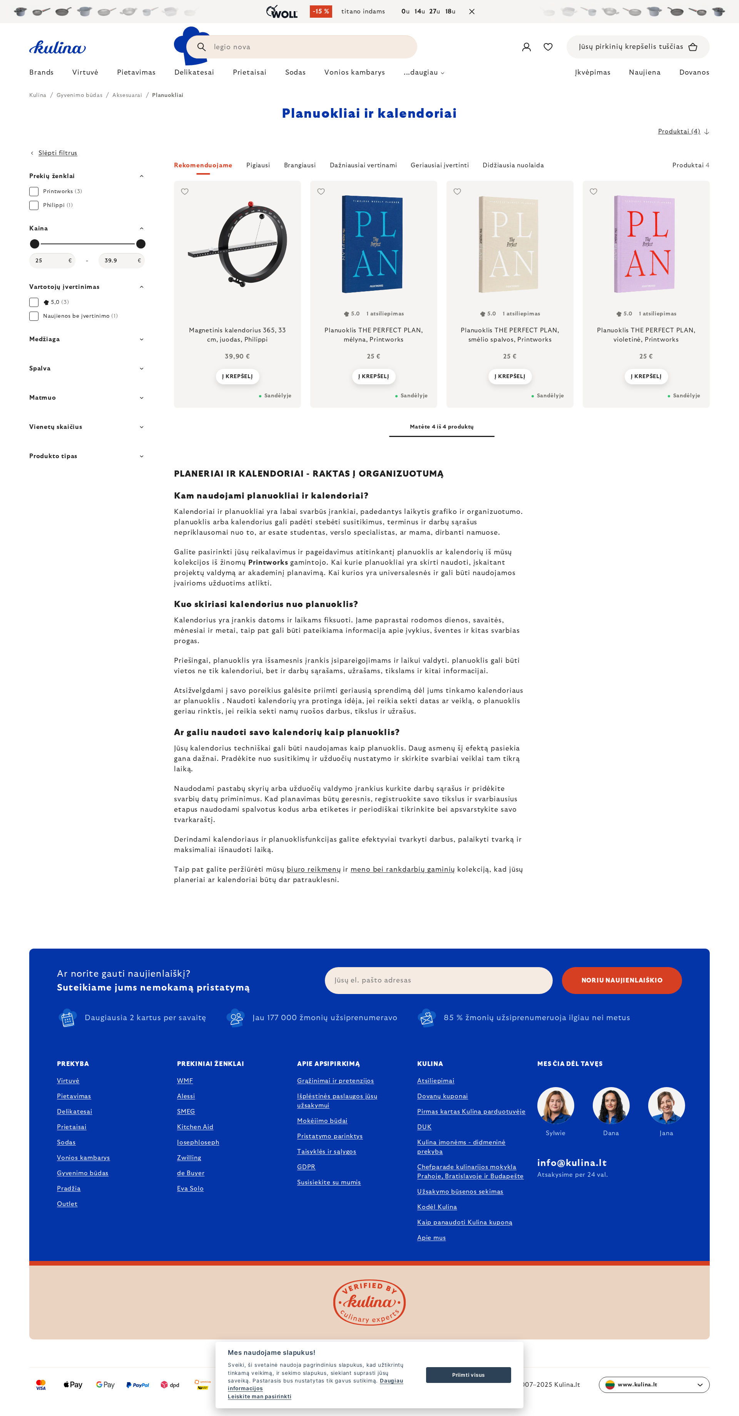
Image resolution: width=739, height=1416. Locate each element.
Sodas (66, 1142)
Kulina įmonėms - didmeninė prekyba (461, 1147)
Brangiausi (300, 165)
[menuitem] (41, 75)
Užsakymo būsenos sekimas (460, 1192)
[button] (442, 168)
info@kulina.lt (572, 1163)
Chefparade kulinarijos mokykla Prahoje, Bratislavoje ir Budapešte (470, 1171)
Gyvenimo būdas (83, 1173)
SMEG (186, 1112)
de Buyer (190, 1173)
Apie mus (431, 1238)
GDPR (306, 1167)
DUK (424, 1127)
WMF (185, 1081)
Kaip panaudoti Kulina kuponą (464, 1222)
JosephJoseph (198, 1142)
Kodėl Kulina (437, 1207)
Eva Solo (190, 1189)
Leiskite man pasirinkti (259, 1396)
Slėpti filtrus (57, 153)
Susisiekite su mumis (329, 1182)
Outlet (67, 1204)
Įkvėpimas (592, 72)
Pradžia (69, 1189)
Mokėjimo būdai (322, 1121)
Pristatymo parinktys (330, 1136)
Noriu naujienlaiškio (622, 980)
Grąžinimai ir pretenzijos (335, 1081)
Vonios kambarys (83, 1158)
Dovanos (694, 72)
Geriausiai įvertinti (440, 165)
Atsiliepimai (436, 1081)
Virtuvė (68, 1081)
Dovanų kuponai (442, 1096)
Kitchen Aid (195, 1127)
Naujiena (644, 72)
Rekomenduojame (203, 165)
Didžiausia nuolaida (513, 165)
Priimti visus (468, 1375)
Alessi (186, 1096)
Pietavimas (74, 1096)
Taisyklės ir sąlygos (326, 1152)
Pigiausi (258, 165)
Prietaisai (72, 1127)
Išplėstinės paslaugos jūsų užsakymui (337, 1101)
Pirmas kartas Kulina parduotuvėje (471, 1112)
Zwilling (189, 1158)
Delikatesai (74, 1112)
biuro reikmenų (314, 869)
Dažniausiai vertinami (363, 165)
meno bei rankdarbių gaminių (403, 869)
